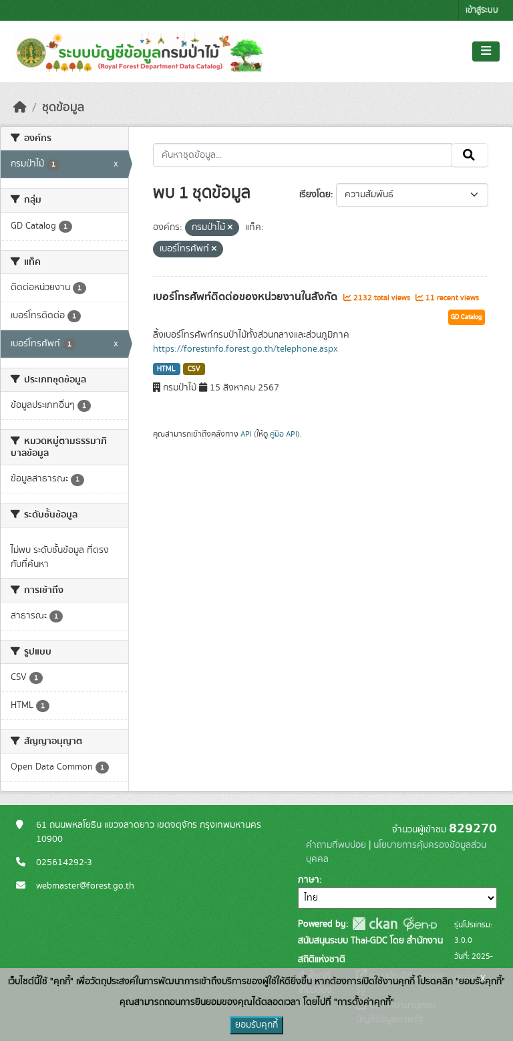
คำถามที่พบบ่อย (336, 845)
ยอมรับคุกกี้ (256, 1025)
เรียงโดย (315, 194)
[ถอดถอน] (230, 228)
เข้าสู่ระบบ (482, 10)
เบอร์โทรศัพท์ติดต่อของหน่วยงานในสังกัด (246, 297)
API (246, 434)
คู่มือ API (283, 434)
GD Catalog (466, 317)
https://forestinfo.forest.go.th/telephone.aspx (245, 349)
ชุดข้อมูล (63, 107)
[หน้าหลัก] (20, 107)
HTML (166, 369)
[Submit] (470, 155)
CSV (194, 369)
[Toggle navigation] (486, 51)
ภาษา (308, 880)
